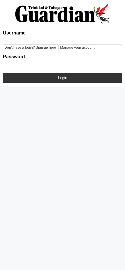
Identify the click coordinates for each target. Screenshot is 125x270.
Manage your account (77, 47)
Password (14, 56)
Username (14, 32)
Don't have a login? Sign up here (30, 47)
